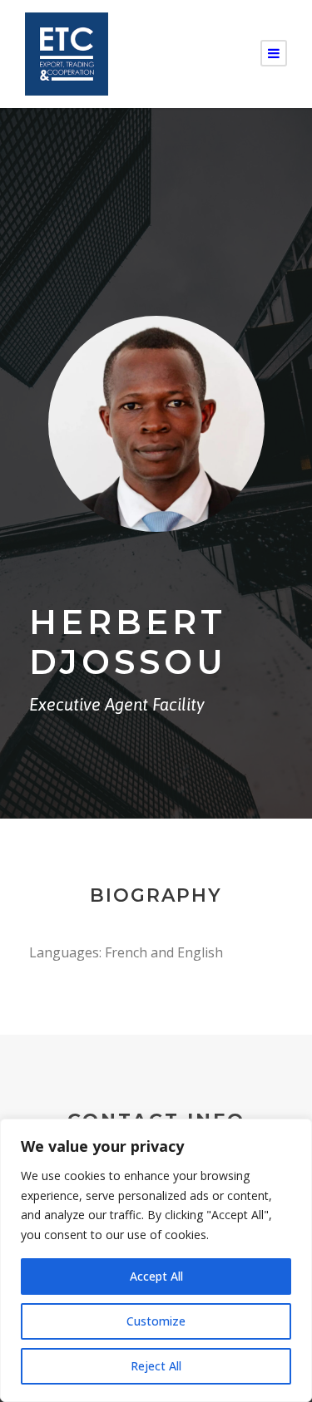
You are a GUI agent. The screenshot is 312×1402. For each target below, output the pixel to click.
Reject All (156, 1366)
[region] (156, 1260)
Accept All (156, 1276)
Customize (156, 1321)
